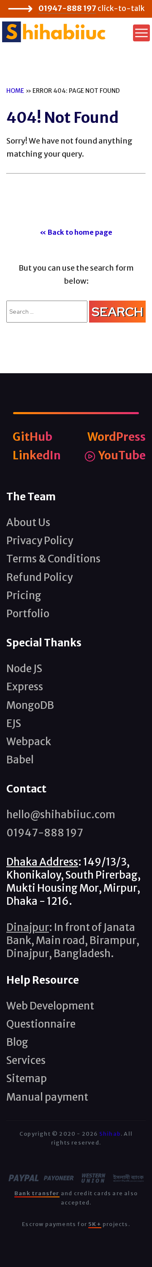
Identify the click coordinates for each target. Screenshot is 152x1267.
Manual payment (47, 1097)
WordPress (116, 437)
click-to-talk (121, 8)
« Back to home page (76, 232)
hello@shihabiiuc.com (60, 814)
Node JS (24, 668)
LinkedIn (37, 455)
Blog (17, 1042)
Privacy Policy (39, 540)
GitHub (32, 437)
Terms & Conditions (53, 558)
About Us (28, 522)
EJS (13, 723)
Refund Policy (39, 577)
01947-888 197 (67, 8)
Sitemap (26, 1078)
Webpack (28, 741)
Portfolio (27, 613)
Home (15, 91)
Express (24, 686)
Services (26, 1060)
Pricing (23, 595)
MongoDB (30, 705)
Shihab (110, 1133)
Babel (20, 759)
